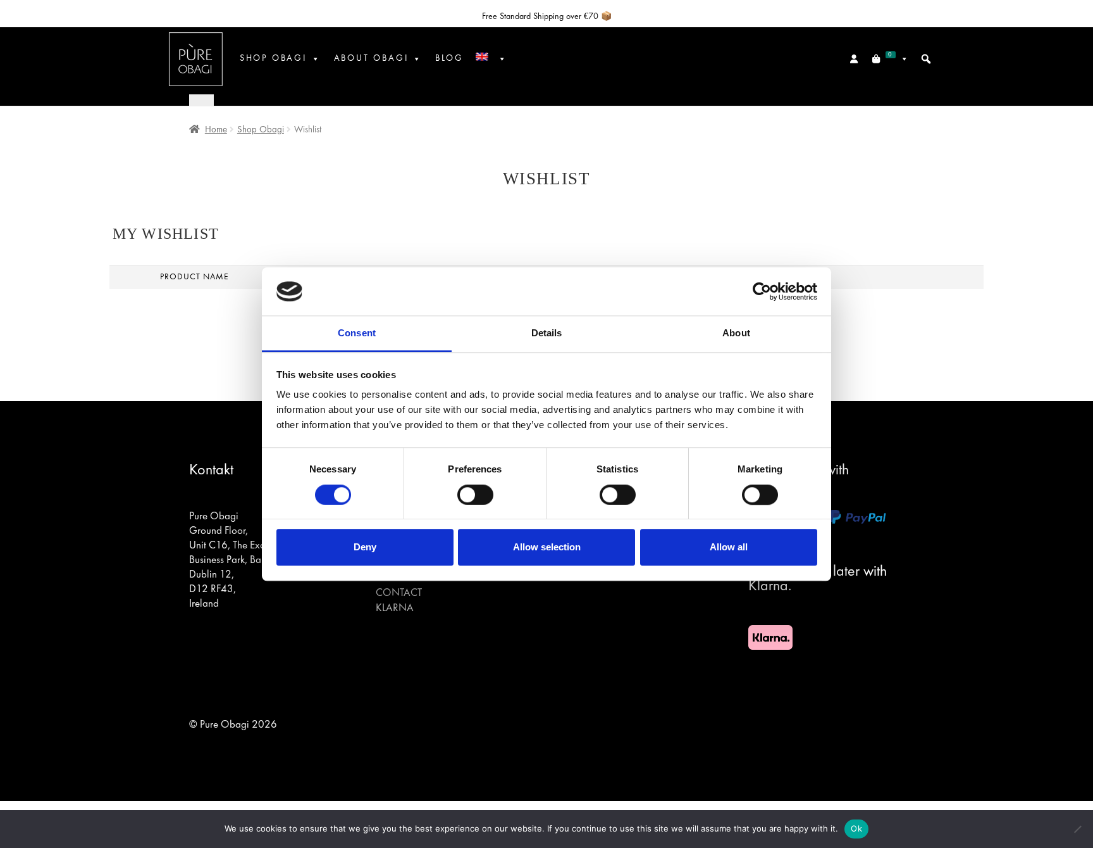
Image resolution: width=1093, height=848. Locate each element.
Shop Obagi (273, 58)
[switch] (475, 494)
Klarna (395, 609)
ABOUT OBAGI (371, 58)
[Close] (201, 99)
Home (216, 129)
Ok (856, 828)
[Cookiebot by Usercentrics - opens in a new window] (762, 291)
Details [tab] (546, 333)
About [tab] (736, 333)
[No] (1077, 829)
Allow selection (547, 546)
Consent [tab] (357, 333)
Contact (399, 593)
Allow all (729, 546)
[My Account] (855, 59)
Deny (365, 546)
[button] (926, 58)
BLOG (449, 58)
